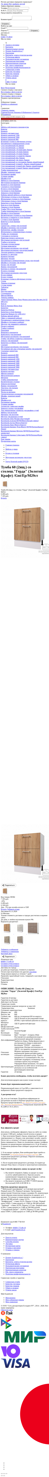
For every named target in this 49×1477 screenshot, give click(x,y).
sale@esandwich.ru (18, 1230)
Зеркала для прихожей (9, 341)
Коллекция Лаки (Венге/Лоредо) (13, 425)
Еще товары (5, 439)
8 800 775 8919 (6, 37)
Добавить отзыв (13, 909)
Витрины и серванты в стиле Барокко (15, 217)
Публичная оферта (12, 57)
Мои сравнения (11, 1302)
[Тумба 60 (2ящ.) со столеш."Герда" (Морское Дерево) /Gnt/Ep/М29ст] (33, 933)
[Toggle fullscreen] (4, 1473)
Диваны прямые (7, 297)
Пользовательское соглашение (17, 59)
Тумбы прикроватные (9, 170)
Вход (3, 88)
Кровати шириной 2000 (10, 367)
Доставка (9, 1244)
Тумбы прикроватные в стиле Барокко (16, 211)
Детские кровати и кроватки (12, 252)
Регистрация (10, 88)
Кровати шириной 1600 (10, 137)
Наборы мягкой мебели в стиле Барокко (16, 195)
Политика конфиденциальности (17, 67)
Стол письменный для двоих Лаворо (15, 160)
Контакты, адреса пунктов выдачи (18, 55)
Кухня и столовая (7, 271)
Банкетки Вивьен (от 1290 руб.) (13, 314)
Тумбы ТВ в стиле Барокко (11, 209)
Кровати (4, 131)
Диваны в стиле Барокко (10, 207)
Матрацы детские (8, 258)
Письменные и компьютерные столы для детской (20, 261)
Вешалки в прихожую (9, 332)
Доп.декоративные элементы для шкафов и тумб (20, 410)
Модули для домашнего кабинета (14, 324)
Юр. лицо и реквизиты (14, 65)
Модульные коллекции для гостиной (15, 240)
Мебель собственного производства (15, 127)
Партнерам (9, 53)
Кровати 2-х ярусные (9, 254)
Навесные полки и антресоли (12, 238)
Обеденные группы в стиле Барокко (15, 197)
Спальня (4, 345)
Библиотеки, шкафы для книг (12, 230)
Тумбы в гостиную (8, 242)
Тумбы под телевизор (9, 234)
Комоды (4, 129)
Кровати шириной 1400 (10, 361)
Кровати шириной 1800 (10, 365)
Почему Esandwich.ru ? (14, 51)
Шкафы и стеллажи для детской (13, 263)
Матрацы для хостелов (9, 414)
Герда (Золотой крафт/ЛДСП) (16, 461)
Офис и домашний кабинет (11, 318)
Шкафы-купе (6, 178)
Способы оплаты (12, 1242)
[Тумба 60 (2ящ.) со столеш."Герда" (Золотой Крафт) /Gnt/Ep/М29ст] (5, 895)
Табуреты (4, 287)
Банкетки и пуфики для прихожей (14, 343)
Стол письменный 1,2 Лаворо (12, 148)
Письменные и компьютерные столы (15, 144)
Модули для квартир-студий (12, 417)
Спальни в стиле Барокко (11, 187)
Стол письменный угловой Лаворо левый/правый (20, 168)
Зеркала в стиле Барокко (10, 193)
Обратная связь (7, 1310)
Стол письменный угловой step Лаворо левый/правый (22, 166)
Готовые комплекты (8, 246)
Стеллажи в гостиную (9, 236)
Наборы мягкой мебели (10, 316)
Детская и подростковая (10, 244)
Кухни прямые (6, 275)
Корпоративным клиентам (15, 63)
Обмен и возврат (12, 76)
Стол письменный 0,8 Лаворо (12, 146)
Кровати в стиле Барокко (10, 185)
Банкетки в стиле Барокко (11, 203)
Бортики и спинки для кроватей (13, 269)
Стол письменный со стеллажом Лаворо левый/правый (22, 162)
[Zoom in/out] (6, 1473)
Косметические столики (10, 382)
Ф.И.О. (3, 11)
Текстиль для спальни (9, 388)
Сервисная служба (12, 69)
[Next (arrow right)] (4, 1475)
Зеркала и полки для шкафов (12, 408)
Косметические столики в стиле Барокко (16, 215)
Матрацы (4, 378)
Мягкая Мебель (7, 295)
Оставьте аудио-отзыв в (10, 964)
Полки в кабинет (7, 326)
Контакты (9, 47)
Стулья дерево (6, 285)
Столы (3, 281)
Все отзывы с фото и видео (11, 92)
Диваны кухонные (8, 283)
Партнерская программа (14, 61)
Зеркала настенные (8, 384)
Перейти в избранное (9, 104)
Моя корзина (10, 1298)
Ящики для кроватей (9, 267)
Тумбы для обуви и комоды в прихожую (16, 339)
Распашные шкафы (8, 174)
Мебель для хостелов (9, 412)
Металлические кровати (10, 375)
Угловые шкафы (7, 176)
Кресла (3, 304)
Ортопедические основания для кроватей (17, 394)
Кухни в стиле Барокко (10, 189)
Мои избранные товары (14, 1300)
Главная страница (12, 445)
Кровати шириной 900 (9, 357)
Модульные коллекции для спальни (15, 347)
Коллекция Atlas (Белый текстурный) (15, 419)
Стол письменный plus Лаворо (13, 158)
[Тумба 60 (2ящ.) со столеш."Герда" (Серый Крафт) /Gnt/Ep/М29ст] (7, 945)
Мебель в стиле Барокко (10, 180)
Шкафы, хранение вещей (10, 172)
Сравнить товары (7, 110)
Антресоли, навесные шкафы (12, 406)
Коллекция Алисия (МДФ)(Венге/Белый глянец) (20, 421)
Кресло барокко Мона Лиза (11, 306)
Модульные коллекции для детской (14, 248)
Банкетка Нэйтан (7, 310)
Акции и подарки (12, 45)
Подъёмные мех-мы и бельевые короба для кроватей (21, 349)
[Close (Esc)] (2, 1473)
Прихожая (5, 330)
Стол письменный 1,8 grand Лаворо (15, 152)
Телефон (4, 8)
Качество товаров (12, 74)
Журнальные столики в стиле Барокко (16, 199)
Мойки (3, 289)
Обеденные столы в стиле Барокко (14, 201)
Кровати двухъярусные (10, 133)
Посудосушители (7, 291)
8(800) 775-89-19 (7, 962)
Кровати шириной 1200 (10, 135)
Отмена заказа (11, 78)
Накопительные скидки (14, 49)
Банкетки (4, 308)
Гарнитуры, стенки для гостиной (14, 226)
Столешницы (6, 293)
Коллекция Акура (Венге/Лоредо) (14, 423)
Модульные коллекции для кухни (14, 273)
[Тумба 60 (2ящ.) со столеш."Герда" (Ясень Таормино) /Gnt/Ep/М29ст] (20, 945)
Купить (4, 498)
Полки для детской (8, 265)
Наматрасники (6, 390)
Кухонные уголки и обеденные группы (16, 141)
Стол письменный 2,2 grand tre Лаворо (16, 156)
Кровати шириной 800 (9, 139)
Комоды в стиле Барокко (10, 222)
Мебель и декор (11, 449)
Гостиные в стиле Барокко (11, 191)
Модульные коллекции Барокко (13, 183)
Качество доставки (12, 72)
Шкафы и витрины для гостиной (14, 228)
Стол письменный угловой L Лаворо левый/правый (21, 164)
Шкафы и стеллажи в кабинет (12, 322)
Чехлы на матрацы (8, 392)
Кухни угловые (7, 277)
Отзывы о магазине (13, 1248)
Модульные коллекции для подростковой (17, 250)
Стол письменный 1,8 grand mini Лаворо (16, 150)
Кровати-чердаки (7, 256)
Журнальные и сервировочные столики (16, 232)
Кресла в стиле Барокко (10, 205)
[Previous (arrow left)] (2, 1475)
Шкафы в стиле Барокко (10, 213)
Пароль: (4, 30)
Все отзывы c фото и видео (11, 96)
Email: (3, 28)
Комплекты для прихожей (11, 334)
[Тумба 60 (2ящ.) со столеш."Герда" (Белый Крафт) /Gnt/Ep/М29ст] (20, 933)
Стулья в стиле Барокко (10, 219)
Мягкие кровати (7, 373)
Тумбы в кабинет (7, 328)
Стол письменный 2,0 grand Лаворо (15, 154)
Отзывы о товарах (12, 1250)
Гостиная (4, 224)
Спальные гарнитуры (9, 351)
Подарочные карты (8, 441)
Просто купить (11, 1238)
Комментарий (6, 19)
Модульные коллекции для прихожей (15, 336)
